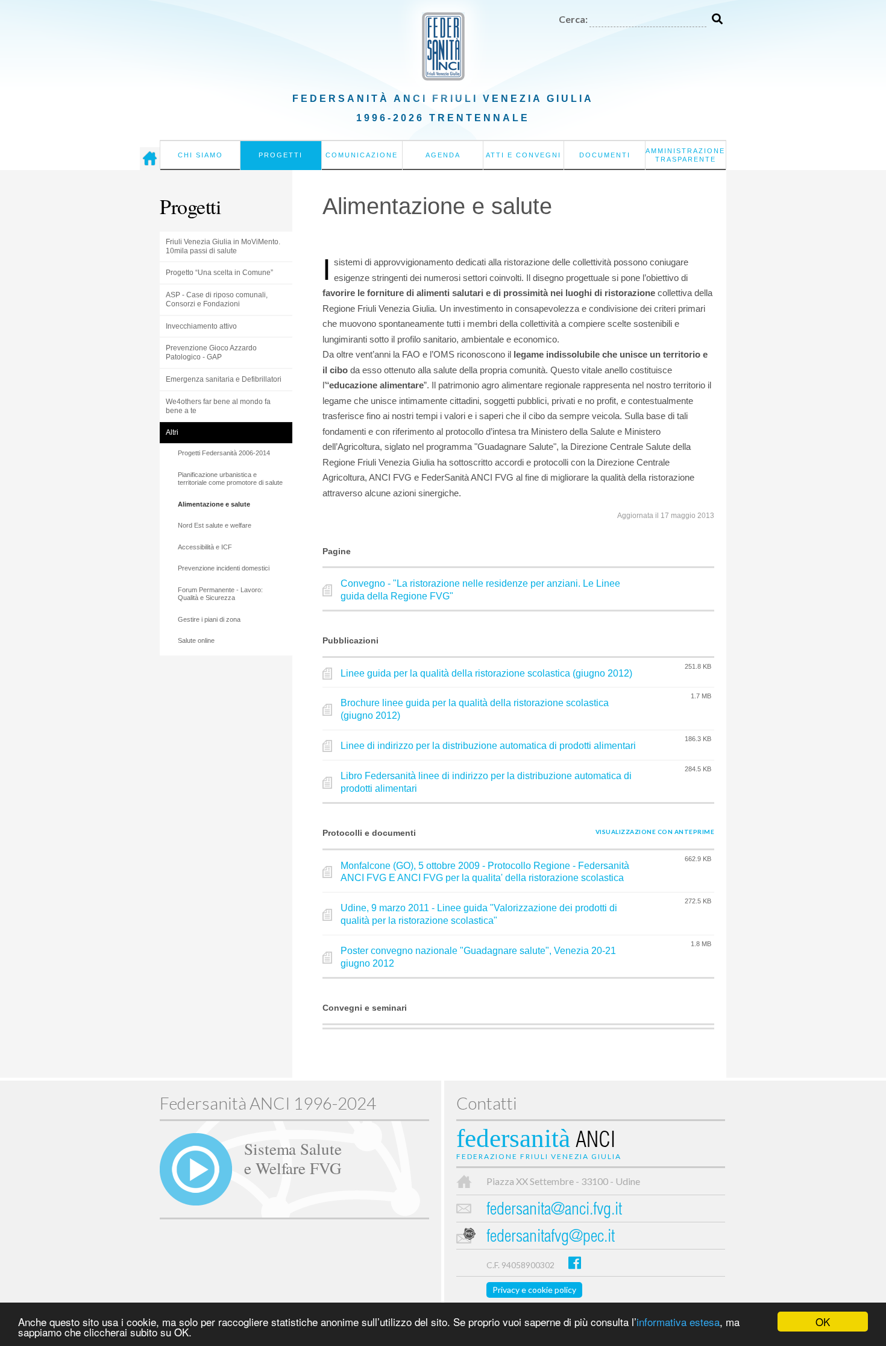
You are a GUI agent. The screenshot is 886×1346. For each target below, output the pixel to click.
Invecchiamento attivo (201, 326)
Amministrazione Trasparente (685, 155)
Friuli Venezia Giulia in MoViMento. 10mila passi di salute (223, 246)
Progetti (281, 155)
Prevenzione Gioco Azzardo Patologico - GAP (211, 352)
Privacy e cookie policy (534, 1289)
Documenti (604, 155)
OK (822, 1321)
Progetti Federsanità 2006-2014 (224, 453)
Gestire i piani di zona (209, 619)
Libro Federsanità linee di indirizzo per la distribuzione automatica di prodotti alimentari (486, 782)
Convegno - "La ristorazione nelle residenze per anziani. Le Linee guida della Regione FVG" (480, 589)
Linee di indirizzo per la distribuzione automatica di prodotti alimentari (488, 746)
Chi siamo (200, 155)
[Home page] (150, 158)
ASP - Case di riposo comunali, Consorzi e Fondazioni (217, 299)
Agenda (443, 155)
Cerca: (573, 19)
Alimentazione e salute (214, 504)
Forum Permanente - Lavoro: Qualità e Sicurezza (220, 594)
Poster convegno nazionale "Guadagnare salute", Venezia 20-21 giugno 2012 (478, 957)
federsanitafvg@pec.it (550, 1237)
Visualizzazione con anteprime (655, 831)
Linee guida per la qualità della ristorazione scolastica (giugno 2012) (486, 673)
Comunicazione (361, 155)
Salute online (196, 640)
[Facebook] (574, 1262)
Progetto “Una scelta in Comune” (219, 272)
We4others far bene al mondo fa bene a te (218, 406)
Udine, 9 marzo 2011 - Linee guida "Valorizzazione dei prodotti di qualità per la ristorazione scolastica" (479, 914)
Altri (172, 432)
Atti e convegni (523, 155)
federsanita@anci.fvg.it (554, 1210)
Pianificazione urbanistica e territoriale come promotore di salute (230, 479)
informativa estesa (678, 1321)
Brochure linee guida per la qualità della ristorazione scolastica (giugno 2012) (475, 709)
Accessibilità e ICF (205, 547)
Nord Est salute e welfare (214, 525)
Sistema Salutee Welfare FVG (293, 1158)
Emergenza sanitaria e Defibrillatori (223, 379)
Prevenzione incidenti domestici (223, 568)
